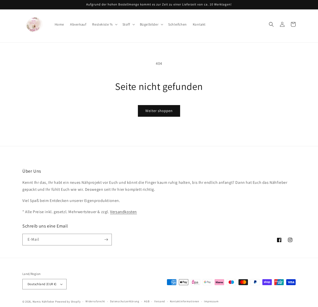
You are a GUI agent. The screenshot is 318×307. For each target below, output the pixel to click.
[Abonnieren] (106, 239)
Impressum (211, 301)
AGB (146, 301)
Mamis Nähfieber (44, 301)
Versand (159, 301)
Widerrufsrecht (95, 301)
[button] (104, 24)
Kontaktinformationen (184, 301)
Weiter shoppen (159, 110)
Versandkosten (123, 211)
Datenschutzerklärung (124, 301)
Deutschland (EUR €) (42, 284)
